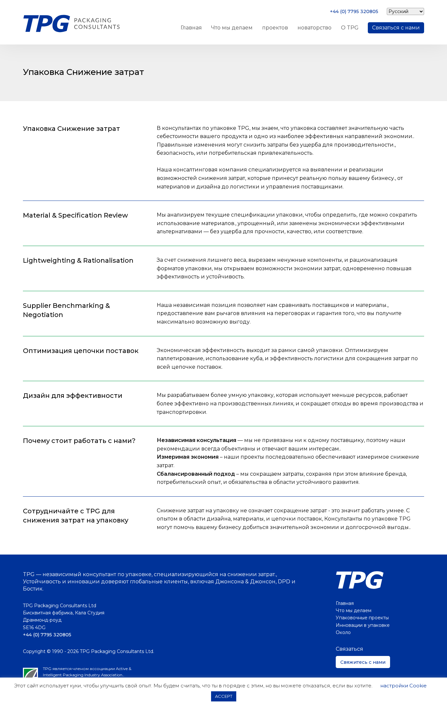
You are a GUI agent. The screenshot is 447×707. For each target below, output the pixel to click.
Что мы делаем (232, 28)
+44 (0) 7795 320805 (354, 11)
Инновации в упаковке (363, 625)
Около (343, 632)
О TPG (350, 28)
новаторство (314, 28)
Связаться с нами (396, 28)
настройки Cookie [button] (403, 685)
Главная (191, 28)
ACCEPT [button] (223, 696)
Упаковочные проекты (362, 618)
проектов (275, 28)
